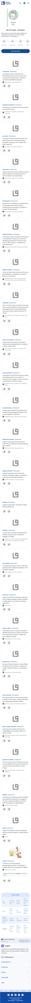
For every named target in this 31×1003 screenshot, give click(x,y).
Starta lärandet (15, 51)
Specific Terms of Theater (18, 902)
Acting (3, 911)
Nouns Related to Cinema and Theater (18, 929)
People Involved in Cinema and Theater (26, 902)
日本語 (28, 990)
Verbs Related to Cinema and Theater (26, 929)
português (23, 990)
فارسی (5, 990)
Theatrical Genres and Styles (12, 902)
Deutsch (17, 990)
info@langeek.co (9, 957)
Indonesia (11, 990)
